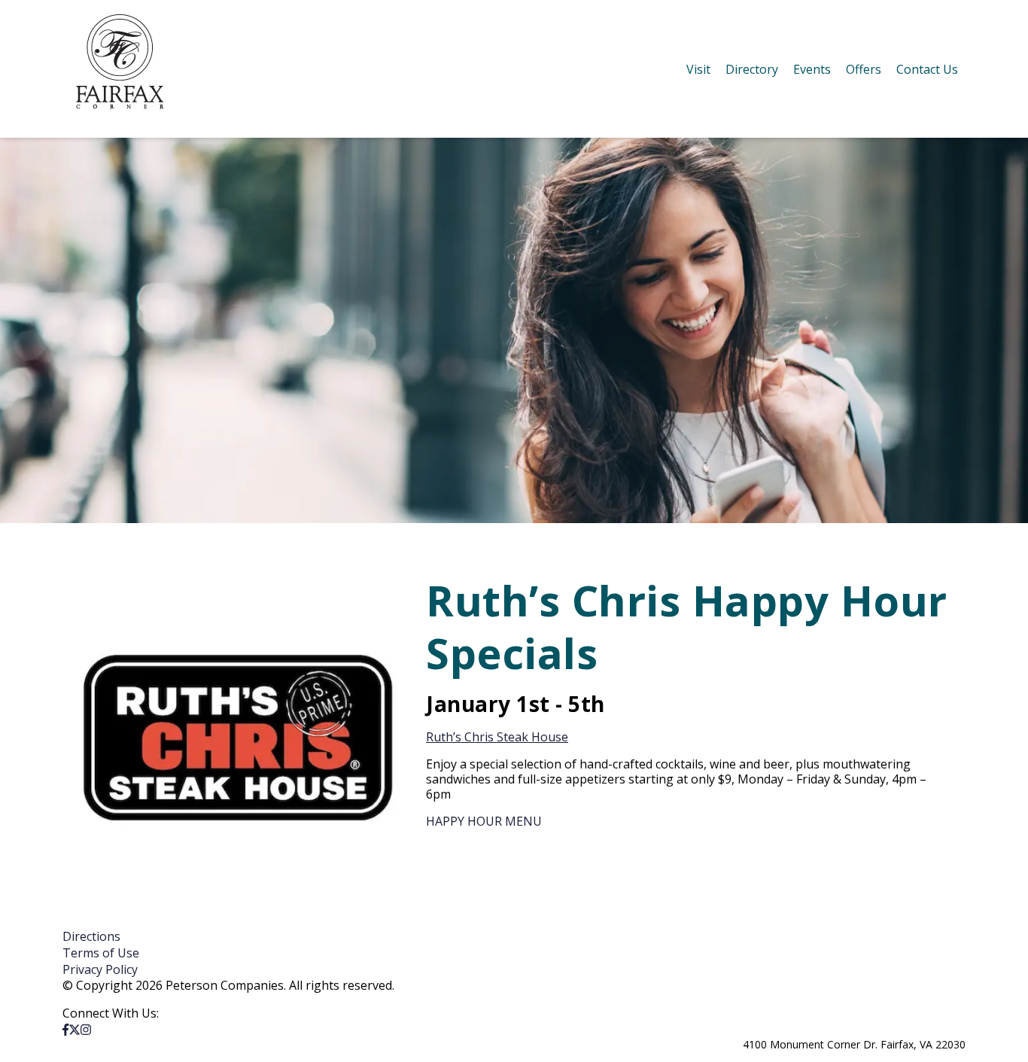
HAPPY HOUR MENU (484, 821)
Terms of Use (100, 953)
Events (812, 69)
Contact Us (927, 69)
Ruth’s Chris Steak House (497, 737)
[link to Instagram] (86, 1029)
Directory (751, 69)
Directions (91, 936)
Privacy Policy (100, 969)
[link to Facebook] (65, 1029)
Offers (863, 69)
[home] (120, 69)
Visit (698, 69)
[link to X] (74, 1029)
